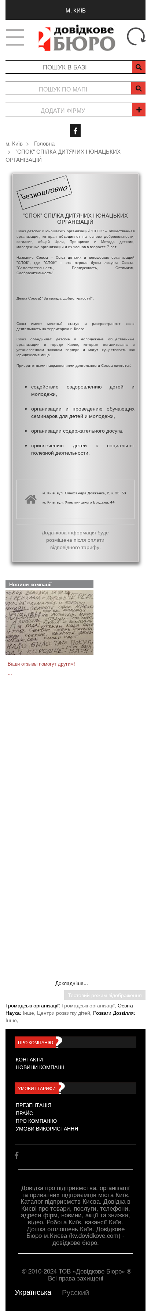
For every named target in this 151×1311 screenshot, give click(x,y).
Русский (75, 1292)
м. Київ (76, 10)
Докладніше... (71, 982)
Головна (44, 143)
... (10, 672)
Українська (33, 1291)
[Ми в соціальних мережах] (75, 130)
